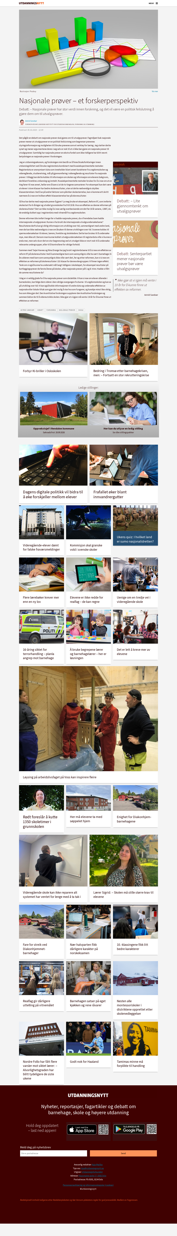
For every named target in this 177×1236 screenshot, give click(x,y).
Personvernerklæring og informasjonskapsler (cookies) (88, 1185)
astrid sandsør (27, 310)
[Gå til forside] (31, 3)
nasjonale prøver (67, 310)
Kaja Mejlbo (97, 1164)
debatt (40, 310)
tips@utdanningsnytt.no (92, 1168)
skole (81, 310)
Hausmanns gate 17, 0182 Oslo (92, 1175)
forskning (51, 310)
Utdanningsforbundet (92, 1172)
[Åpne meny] (157, 3)
